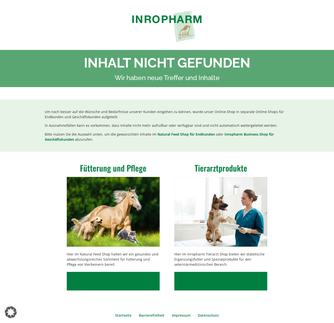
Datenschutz (208, 315)
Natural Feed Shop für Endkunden (186, 134)
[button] (11, 312)
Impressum (181, 315)
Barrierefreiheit (152, 315)
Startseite (123, 315)
